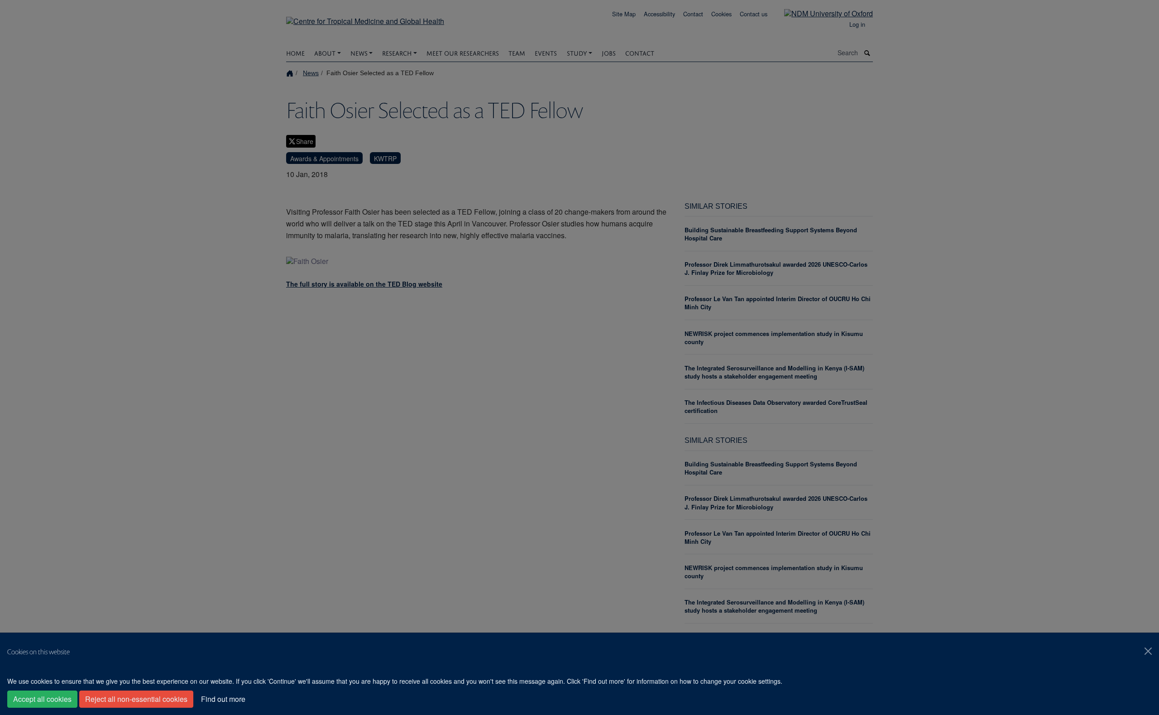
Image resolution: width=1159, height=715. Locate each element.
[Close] (1148, 651)
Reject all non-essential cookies (136, 699)
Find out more (223, 699)
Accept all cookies (42, 699)
